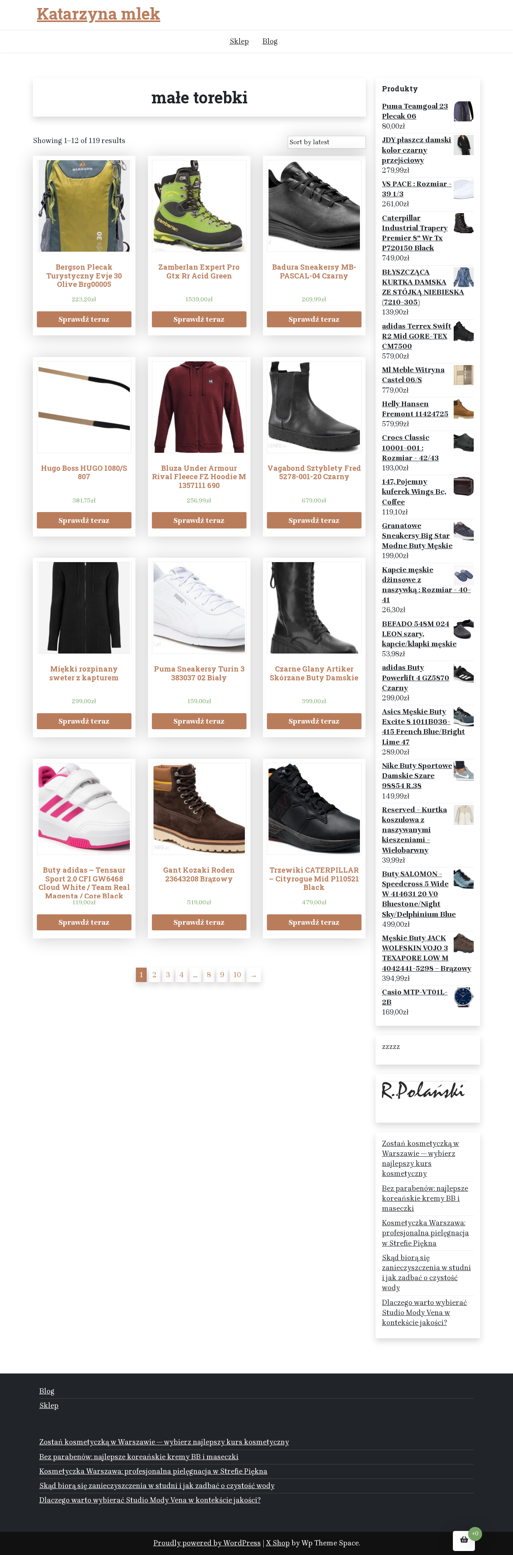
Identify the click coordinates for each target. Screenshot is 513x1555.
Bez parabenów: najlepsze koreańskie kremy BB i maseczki (425, 1198)
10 (237, 974)
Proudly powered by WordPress (207, 1543)
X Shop (278, 1543)
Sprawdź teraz (84, 319)
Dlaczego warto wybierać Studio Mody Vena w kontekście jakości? (424, 1312)
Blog (270, 41)
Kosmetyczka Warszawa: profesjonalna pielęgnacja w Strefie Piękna (425, 1232)
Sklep (239, 41)
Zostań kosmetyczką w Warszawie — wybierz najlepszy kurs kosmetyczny (420, 1158)
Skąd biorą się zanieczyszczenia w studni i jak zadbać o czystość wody (426, 1273)
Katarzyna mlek (98, 13)
